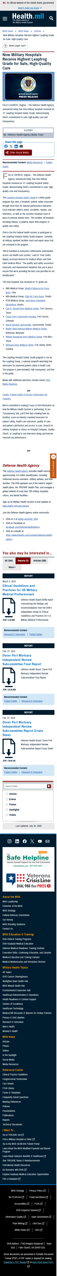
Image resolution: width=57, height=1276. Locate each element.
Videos (12, 815)
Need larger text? (17, 45)
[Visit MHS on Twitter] (32, 842)
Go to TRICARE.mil (12, 1134)
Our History (8, 919)
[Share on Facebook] (6, 146)
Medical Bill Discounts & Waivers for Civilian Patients (27, 1013)
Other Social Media (19, 152)
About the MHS (11, 897)
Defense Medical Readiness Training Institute (23, 948)
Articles (13, 794)
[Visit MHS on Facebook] (25, 842)
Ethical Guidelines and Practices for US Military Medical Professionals (20, 590)
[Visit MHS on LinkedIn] (17, 842)
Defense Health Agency (17, 471)
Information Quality (14, 1216)
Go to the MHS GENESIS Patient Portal (21, 1143)
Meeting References (12, 1101)
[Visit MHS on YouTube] (40, 842)
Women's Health (10, 1031)
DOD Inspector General (27, 1210)
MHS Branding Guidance (14, 924)
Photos (12, 804)
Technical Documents (12, 1124)
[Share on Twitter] (11, 146)
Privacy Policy (36, 1190)
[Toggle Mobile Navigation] (5, 18)
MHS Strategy (9, 910)
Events (12, 799)
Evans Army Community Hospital (21, 316)
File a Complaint (10, 1178)
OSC (37, 1230)
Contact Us (8, 928)
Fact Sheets (8, 1083)
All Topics (7, 972)
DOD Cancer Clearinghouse (15, 976)
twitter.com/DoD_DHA (28, 519)
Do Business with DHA (13, 1169)
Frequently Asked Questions (15, 1097)
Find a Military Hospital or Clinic (17, 1139)
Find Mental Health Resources (16, 1165)
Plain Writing (18, 1223)
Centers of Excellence (13, 1004)
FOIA (37, 1203)
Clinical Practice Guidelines (15, 1074)
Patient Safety (35, 634)
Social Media (8, 1059)
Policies (6, 1106)
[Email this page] (21, 146)
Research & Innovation (15, 634)
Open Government (39, 1216)
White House (20, 1230)
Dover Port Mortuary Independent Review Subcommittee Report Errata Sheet (23, 728)
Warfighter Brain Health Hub (15, 981)
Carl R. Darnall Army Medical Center (22, 308)
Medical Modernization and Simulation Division (24, 961)
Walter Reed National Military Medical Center (26, 328)
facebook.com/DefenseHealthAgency (23, 527)
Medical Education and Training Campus (21, 957)
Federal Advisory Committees (16, 915)
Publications (8, 1115)
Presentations (9, 1111)
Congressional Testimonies (15, 1079)
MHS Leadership (10, 901)
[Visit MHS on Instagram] (9, 842)
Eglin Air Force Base (34, 296)
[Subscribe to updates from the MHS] (47, 842)
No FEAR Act (15, 1197)
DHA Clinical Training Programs (17, 939)
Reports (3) (23, 560)
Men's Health (9, 1026)
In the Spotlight (9, 1055)
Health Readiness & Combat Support (19, 999)
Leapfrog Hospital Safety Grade (21, 197)
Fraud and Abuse (37, 1197)
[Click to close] (53, 456)
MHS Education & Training (18, 934)
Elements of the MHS (12, 906)
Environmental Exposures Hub (16, 990)
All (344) (9, 560)
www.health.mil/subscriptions (16, 506)
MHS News (9, 1037)
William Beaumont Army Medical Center (24, 336)
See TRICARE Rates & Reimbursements (21, 1160)
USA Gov (37, 1223)
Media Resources (35, 162)
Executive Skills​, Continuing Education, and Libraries (27, 952)
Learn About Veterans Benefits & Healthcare (23, 1156)
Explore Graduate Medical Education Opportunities (26, 1174)
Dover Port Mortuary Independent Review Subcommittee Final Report (22, 659)
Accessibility (20, 1203)
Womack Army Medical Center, (20, 345)
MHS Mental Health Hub (14, 985)
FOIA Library (8, 1088)
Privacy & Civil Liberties (14, 1017)
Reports (6, 1120)
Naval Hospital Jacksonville (18, 324)
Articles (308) (39, 560)
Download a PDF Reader (15, 1262)
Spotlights (14, 809)
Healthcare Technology (13, 1008)
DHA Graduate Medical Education (18, 943)
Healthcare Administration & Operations (21, 995)
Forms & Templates (12, 1092)
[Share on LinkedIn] (16, 146)
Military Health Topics (15, 967)
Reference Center (13, 1070)
